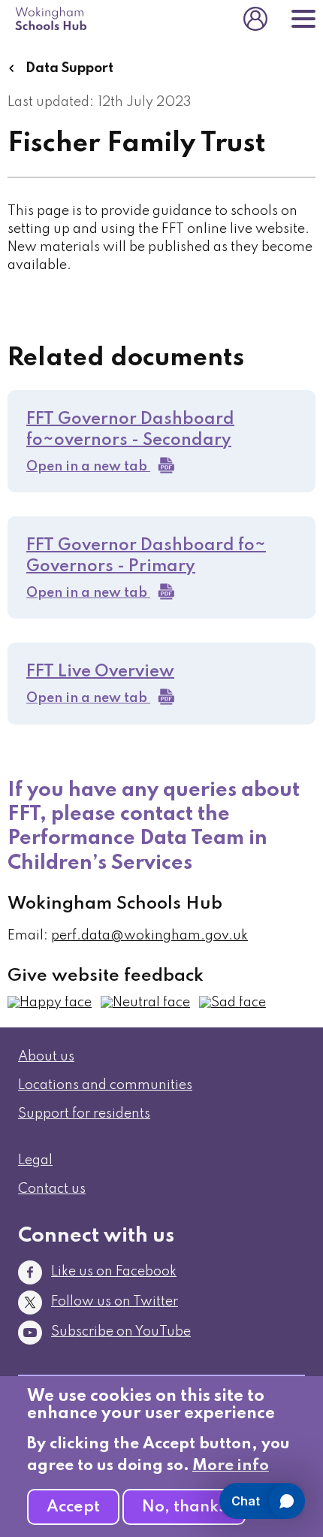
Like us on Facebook (114, 1271)
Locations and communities (105, 1085)
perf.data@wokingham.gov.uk (149, 935)
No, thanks (184, 1507)
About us (46, 1056)
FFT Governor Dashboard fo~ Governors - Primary (146, 556)
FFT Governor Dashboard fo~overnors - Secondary (130, 430)
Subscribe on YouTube (121, 1332)
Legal (35, 1160)
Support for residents (84, 1114)
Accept (73, 1507)
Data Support (68, 68)
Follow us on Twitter (114, 1302)
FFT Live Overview (100, 672)
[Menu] (303, 19)
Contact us (52, 1189)
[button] (50, 1002)
